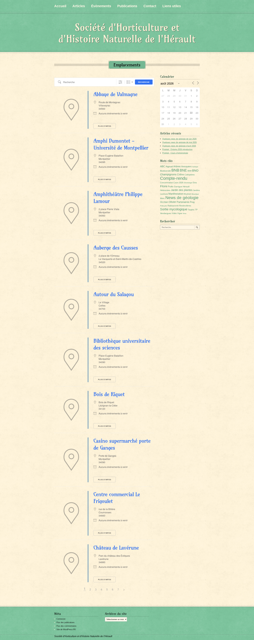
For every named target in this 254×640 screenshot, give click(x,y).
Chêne (180, 174)
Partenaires (183, 202)
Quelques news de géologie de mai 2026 (179, 142)
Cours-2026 (178, 183)
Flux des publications (65, 622)
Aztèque (195, 167)
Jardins (196, 190)
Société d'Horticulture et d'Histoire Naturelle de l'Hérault (127, 33)
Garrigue (178, 186)
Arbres (177, 166)
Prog (192, 202)
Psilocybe (163, 206)
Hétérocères (165, 190)
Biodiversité (165, 171)
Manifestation (175, 193)
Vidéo (174, 213)
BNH (190, 171)
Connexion (60, 619)
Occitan (164, 202)
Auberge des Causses (115, 247)
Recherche (143, 82)
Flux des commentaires (66, 626)
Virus (184, 213)
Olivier (172, 201)
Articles (78, 6)
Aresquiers (186, 166)
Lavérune (164, 194)
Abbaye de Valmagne (115, 94)
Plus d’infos (104, 126)
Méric (162, 198)
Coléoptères (190, 175)
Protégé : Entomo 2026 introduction (177, 149)
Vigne (179, 213)
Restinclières (185, 205)
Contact (149, 6)
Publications (127, 6)
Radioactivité (173, 206)
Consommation (166, 183)
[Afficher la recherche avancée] (120, 82)
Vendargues (165, 213)
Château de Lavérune (116, 547)
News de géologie (182, 197)
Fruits (170, 186)
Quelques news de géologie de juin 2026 (179, 139)
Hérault (186, 186)
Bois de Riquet (109, 394)
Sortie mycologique (173, 209)
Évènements (101, 6)
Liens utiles (171, 6)
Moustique (195, 194)
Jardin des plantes (181, 190)
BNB (175, 170)
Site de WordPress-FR (66, 629)
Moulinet (187, 194)
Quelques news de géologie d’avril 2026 (179, 146)
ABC (162, 166)
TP (196, 210)
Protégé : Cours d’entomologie (175, 153)
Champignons (168, 174)
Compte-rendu (173, 178)
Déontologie (188, 183)
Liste (128, 82)
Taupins (191, 210)
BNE (183, 170)
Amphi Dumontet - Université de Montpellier (120, 144)
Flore (163, 186)
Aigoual (169, 166)
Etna (195, 183)
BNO (195, 170)
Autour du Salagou (113, 294)
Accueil (60, 6)
